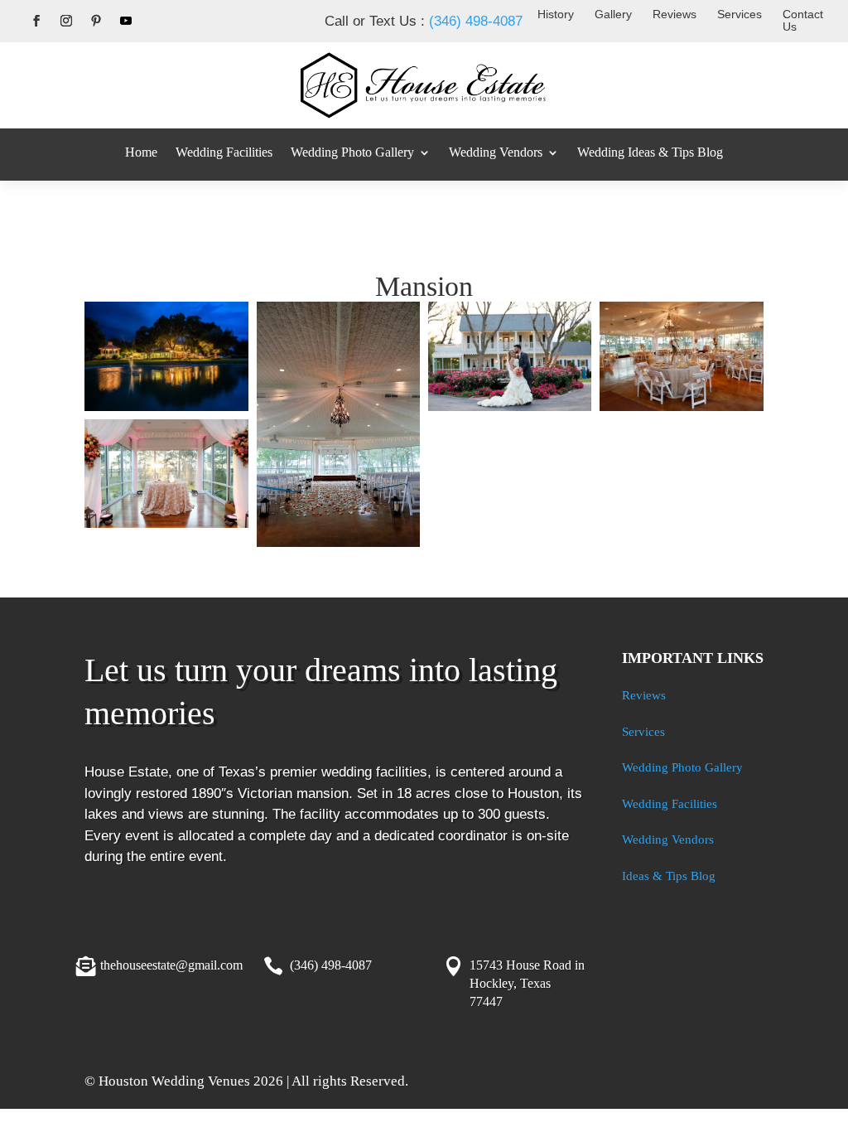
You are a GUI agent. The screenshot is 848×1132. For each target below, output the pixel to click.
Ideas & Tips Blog (669, 876)
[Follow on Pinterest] (96, 20)
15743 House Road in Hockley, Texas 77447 (527, 983)
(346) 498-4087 (476, 21)
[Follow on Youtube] (125, 20)
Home (141, 152)
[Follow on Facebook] (36, 20)
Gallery (613, 14)
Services (739, 14)
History (555, 14)
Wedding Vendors (495, 152)
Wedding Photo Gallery (352, 152)
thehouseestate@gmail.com (171, 965)
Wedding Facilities (224, 152)
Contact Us (803, 20)
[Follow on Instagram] (66, 20)
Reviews (674, 14)
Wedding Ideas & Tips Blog (650, 152)
